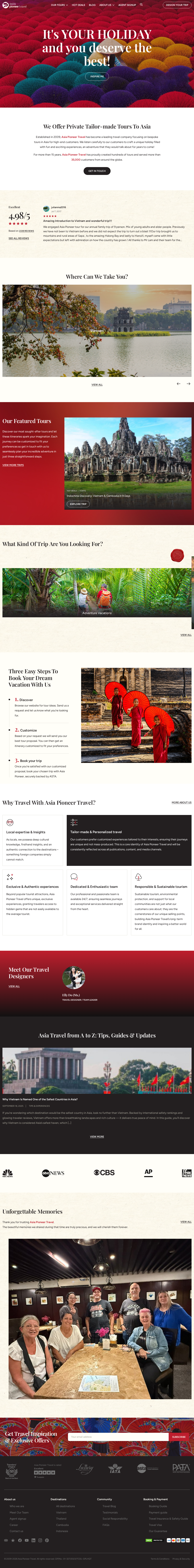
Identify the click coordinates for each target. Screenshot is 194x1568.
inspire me (97, 76)
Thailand (61, 1518)
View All (97, 384)
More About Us (182, 802)
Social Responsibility (115, 1518)
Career (14, 1525)
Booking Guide (158, 1506)
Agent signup (18, 1518)
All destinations (65, 1506)
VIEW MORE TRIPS (13, 465)
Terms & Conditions (160, 1559)
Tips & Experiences (39, 1106)
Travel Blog (109, 1506)
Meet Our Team (19, 1512)
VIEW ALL (186, 634)
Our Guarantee (158, 1531)
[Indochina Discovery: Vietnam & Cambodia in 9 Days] (128, 463)
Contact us (16, 1531)
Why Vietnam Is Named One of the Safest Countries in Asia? (40, 1099)
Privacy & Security (181, 1559)
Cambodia (62, 1525)
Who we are (17, 1506)
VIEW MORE (97, 1136)
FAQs (106, 1525)
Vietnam (61, 1512)
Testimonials (110, 1512)
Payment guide (158, 1512)
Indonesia (62, 1531)
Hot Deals (72, 491)
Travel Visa (155, 1525)
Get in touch (97, 171)
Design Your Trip (177, 5)
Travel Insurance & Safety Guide (168, 1518)
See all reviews (19, 238)
